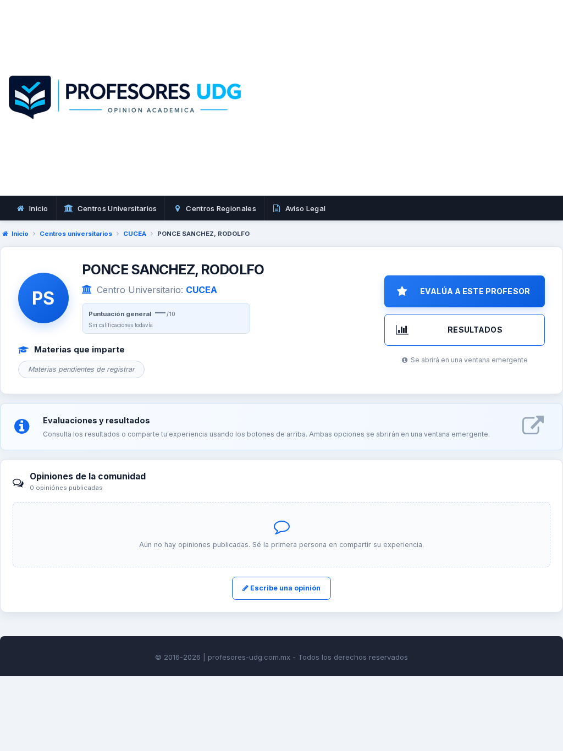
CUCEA (134, 234)
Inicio (20, 234)
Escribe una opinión (285, 588)
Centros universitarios (76, 234)
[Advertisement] (413, 110)
